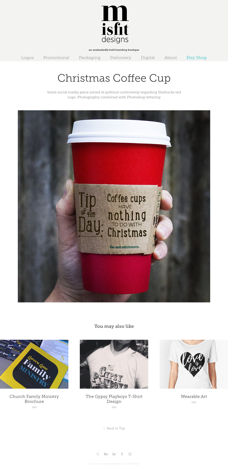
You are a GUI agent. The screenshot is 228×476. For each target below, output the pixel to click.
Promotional (56, 57)
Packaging (89, 57)
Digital (148, 57)
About (170, 57)
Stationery (120, 57)
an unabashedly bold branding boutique (114, 49)
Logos (27, 57)
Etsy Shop (196, 57)
